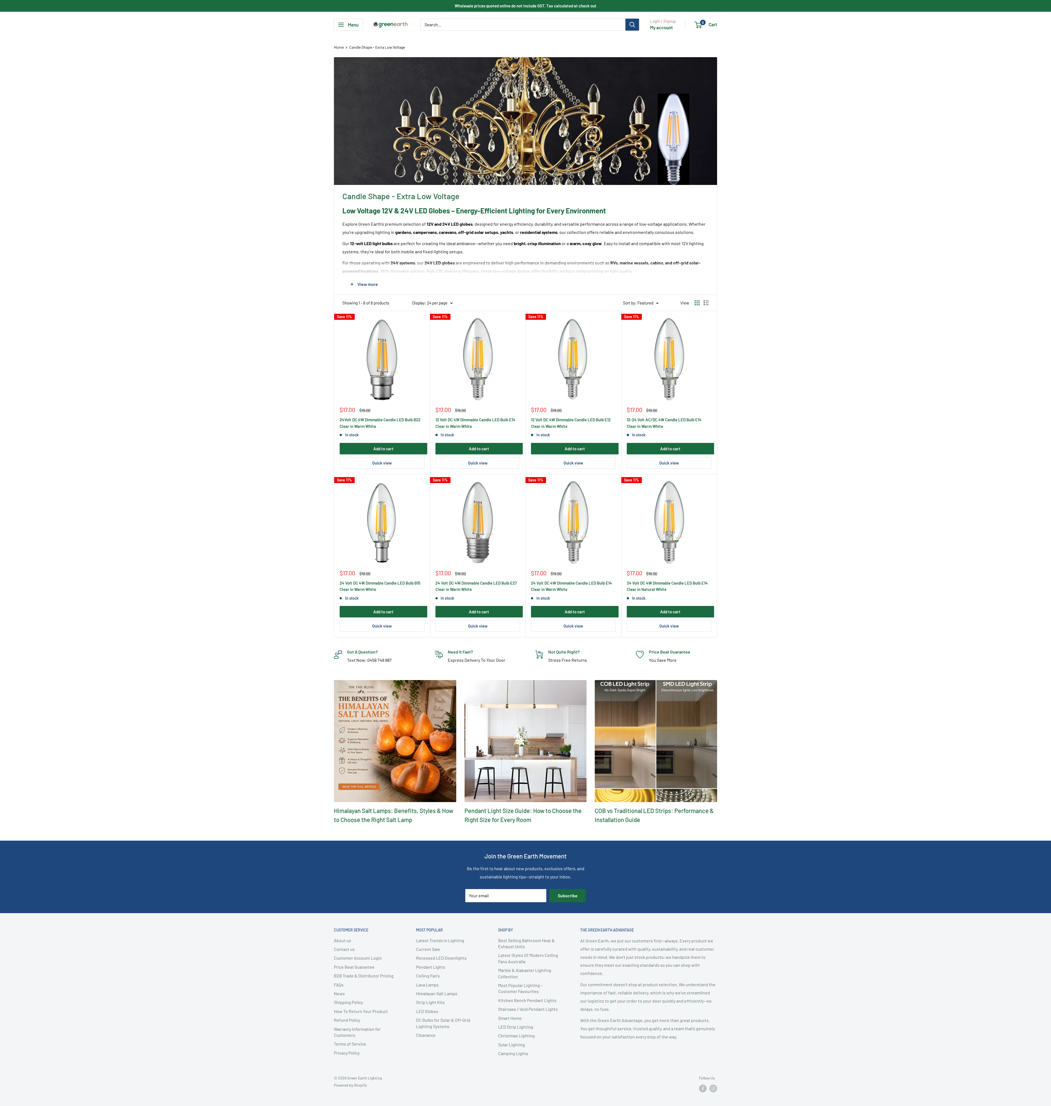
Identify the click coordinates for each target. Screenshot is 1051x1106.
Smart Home (510, 1018)
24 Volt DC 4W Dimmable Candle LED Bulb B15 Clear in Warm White (380, 586)
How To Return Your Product (361, 1011)
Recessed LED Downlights (441, 957)
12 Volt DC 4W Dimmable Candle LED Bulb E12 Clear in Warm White (571, 422)
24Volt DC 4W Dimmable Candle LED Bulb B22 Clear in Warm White (380, 422)
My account (661, 27)
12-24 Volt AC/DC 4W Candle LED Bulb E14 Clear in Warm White (664, 422)
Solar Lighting (511, 1044)
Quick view (382, 462)
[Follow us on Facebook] (703, 1088)
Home (339, 47)
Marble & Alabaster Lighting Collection (524, 973)
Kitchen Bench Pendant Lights (527, 1000)
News (339, 993)
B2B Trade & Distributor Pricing (364, 975)
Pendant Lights (430, 966)
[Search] (632, 25)
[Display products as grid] (697, 302)
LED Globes (427, 1011)
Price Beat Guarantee (354, 966)
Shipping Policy (348, 1002)
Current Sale (428, 949)
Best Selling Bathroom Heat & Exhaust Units (526, 943)
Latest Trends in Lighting (440, 940)
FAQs (338, 984)
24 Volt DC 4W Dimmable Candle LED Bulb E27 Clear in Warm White (476, 586)
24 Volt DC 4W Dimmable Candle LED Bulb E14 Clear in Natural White (667, 586)
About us (342, 940)
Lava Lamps (427, 984)
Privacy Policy (347, 1052)
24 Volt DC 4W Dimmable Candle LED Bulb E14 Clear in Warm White (571, 586)
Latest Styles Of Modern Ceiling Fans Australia (528, 958)
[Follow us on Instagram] (713, 1088)
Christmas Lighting (516, 1035)
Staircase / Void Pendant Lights (528, 1009)
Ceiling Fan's (428, 975)
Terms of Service (350, 1043)
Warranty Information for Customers (357, 1032)
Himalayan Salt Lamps (436, 993)
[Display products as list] (706, 302)
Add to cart (383, 448)
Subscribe (568, 895)
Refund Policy (347, 1020)
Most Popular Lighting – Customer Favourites (520, 988)
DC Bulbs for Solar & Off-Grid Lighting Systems (443, 1023)
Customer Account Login (358, 957)
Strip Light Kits (430, 1002)
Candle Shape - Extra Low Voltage (377, 47)
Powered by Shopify (350, 1085)
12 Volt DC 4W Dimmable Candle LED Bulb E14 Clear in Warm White (475, 422)
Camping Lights (513, 1053)
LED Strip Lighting (515, 1026)
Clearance (425, 1035)
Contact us (344, 949)
